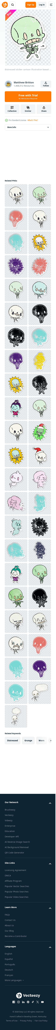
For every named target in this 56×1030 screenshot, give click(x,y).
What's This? (32, 120)
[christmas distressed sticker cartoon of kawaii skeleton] (16, 692)
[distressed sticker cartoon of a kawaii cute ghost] (16, 763)
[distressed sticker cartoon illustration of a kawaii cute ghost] (16, 858)
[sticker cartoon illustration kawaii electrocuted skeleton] (16, 716)
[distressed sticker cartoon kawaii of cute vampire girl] (16, 621)
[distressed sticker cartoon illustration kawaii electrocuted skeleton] (16, 314)
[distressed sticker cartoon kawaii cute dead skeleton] (16, 195)
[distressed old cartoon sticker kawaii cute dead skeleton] (16, 243)
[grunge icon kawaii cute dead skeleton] (16, 479)
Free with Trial (28, 97)
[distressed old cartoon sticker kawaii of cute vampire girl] (16, 929)
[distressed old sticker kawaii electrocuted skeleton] (16, 337)
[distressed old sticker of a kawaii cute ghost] (16, 905)
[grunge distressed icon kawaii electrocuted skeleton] (16, 882)
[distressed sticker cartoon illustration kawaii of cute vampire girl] (16, 953)
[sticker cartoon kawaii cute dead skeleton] (16, 645)
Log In (42, 4)
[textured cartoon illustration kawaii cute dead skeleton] (16, 977)
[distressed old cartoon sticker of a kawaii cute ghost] (16, 834)
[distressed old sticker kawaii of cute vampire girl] (16, 550)
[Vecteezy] (5, 5)
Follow (46, 85)
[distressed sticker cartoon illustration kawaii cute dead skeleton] (16, 219)
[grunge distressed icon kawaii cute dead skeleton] (16, 456)
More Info (11, 127)
